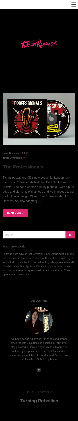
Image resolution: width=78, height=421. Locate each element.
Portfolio (45, 392)
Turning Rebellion (39, 400)
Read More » (15, 212)
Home (30, 392)
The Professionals (23, 167)
